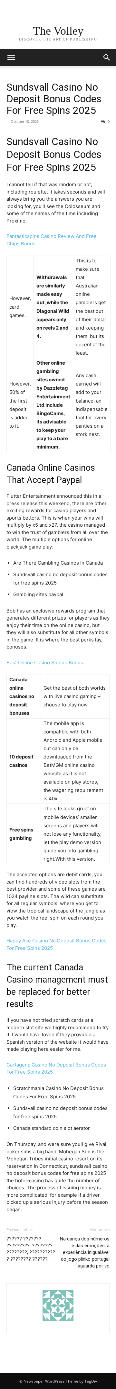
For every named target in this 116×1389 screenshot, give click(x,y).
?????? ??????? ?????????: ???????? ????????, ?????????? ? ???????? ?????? (30, 1249)
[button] (107, 57)
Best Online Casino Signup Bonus (44, 662)
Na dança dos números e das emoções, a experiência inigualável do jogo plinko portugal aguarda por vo (85, 1252)
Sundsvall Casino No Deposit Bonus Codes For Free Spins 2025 (54, 98)
